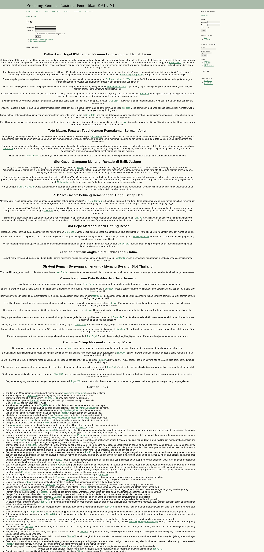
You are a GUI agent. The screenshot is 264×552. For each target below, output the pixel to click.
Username (204, 22)
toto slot (126, 108)
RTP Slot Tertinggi (93, 201)
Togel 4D (117, 317)
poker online (17, 425)
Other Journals (209, 65)
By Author (207, 62)
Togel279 (49, 499)
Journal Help (205, 15)
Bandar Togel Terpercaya (132, 74)
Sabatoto (60, 465)
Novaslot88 (51, 430)
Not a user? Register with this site (41, 39)
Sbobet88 (71, 536)
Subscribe (207, 39)
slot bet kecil (124, 244)
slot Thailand (63, 272)
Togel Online (175, 62)
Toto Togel (92, 336)
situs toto (122, 122)
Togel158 (111, 367)
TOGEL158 (113, 101)
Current (77, 11)
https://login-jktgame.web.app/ (143, 521)
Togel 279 (32, 395)
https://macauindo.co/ (85, 408)
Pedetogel (58, 415)
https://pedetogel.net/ (69, 410)
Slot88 (80, 167)
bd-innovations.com (116, 86)
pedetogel (144, 93)
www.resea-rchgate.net (75, 393)
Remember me (208, 28)
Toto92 (88, 452)
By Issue (207, 61)
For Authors (207, 82)
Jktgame (29, 526)
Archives (89, 11)
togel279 (103, 360)
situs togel (31, 420)
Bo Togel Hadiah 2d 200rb (118, 79)
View (205, 38)
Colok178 (81, 427)
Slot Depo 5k (70, 232)
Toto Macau (96, 136)
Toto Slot (48, 210)
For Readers (208, 81)
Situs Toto (90, 115)
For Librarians (208, 84)
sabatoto (121, 353)
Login (46, 11)
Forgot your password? (38, 41)
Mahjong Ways (64, 182)
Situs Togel (80, 324)
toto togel (109, 289)
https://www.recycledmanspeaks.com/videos (67, 418)
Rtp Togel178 (50, 398)
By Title (206, 64)
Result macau (32, 156)
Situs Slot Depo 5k (26, 187)
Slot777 (138, 218)
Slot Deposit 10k (141, 236)
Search (67, 11)
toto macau (21, 440)
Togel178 (58, 374)
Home (28, 11)
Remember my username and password (51, 34)
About (37, 11)
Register (56, 11)
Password (204, 25)
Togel (69, 348)
